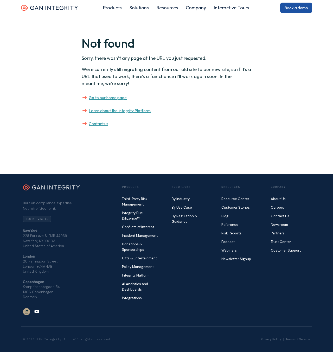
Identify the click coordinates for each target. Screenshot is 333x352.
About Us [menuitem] (278, 199)
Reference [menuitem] (229, 224)
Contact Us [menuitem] (280, 216)
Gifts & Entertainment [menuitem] (139, 258)
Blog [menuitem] (224, 216)
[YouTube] (36, 311)
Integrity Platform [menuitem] (136, 275)
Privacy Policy (271, 339)
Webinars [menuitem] (229, 250)
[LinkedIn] (26, 311)
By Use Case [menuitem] (182, 207)
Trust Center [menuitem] (281, 242)
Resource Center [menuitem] (235, 199)
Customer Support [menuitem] (286, 250)
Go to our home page (108, 97)
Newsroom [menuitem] (279, 224)
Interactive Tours (231, 7)
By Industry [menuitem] (181, 199)
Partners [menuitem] (278, 233)
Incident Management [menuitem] (140, 235)
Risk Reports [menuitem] (231, 233)
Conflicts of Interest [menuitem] (138, 227)
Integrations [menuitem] (132, 298)
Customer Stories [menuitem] (235, 207)
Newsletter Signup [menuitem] (236, 259)
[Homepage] (49, 9)
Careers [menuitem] (277, 207)
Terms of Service (298, 339)
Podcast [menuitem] (228, 242)
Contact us (98, 123)
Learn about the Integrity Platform (120, 110)
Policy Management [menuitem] (138, 267)
